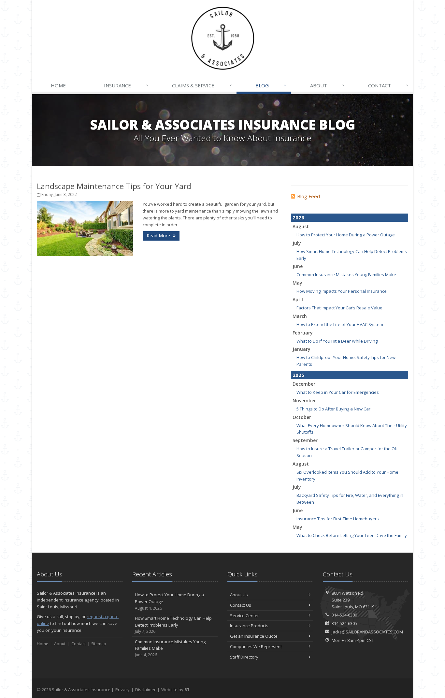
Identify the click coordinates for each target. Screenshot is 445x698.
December (304, 384)
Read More (159, 235)
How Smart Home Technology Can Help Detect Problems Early (173, 624)
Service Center (244, 615)
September (305, 440)
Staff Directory (244, 657)
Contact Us (240, 605)
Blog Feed (308, 196)
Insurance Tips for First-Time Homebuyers (337, 519)
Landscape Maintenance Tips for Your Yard (114, 186)
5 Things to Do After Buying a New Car (333, 409)
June (298, 266)
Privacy (122, 689)
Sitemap (98, 643)
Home (58, 85)
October (302, 417)
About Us (239, 595)
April (298, 299)
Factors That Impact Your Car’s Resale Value (339, 308)
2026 (298, 217)
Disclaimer (145, 689)
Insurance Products (249, 626)
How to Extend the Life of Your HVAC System (339, 324)
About (327, 85)
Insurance (126, 85)
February (303, 333)
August (301, 226)
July (297, 243)
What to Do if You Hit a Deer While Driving (337, 341)
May (297, 283)
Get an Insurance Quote (254, 636)
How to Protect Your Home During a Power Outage (345, 235)
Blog (270, 85)
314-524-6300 (344, 615)
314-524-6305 (344, 623)
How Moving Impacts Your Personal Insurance (341, 291)
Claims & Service (202, 85)
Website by (175, 689)
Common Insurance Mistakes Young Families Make (346, 274)
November (304, 400)
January (301, 349)
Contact (388, 85)
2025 (298, 375)
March (300, 316)
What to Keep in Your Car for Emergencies (337, 392)
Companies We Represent (256, 646)
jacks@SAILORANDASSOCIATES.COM (367, 632)
